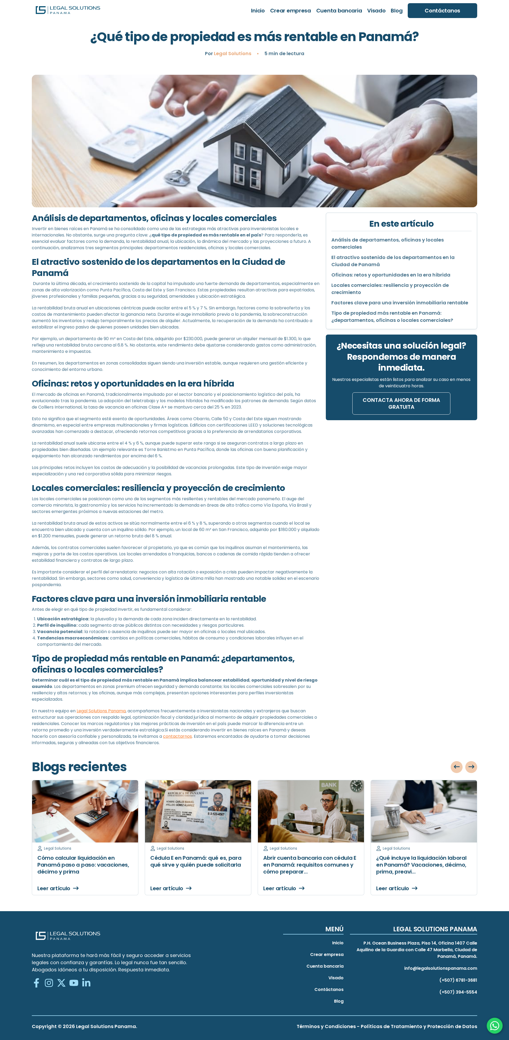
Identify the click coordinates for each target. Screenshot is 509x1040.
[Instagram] (49, 983)
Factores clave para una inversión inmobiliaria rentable (399, 302)
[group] (85, 837)
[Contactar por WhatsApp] (495, 1026)
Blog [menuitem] (396, 10)
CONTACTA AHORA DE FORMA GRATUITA (401, 403)
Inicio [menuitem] (258, 10)
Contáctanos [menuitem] (329, 989)
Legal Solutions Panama (101, 711)
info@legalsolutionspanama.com (440, 968)
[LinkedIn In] (86, 983)
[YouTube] (73, 983)
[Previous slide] (457, 767)
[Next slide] (471, 767)
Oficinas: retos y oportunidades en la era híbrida (390, 274)
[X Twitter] (61, 983)
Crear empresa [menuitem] (290, 10)
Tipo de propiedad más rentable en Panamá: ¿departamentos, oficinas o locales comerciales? (392, 316)
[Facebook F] (36, 983)
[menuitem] (442, 10)
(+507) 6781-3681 (458, 980)
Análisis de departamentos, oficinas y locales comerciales (387, 243)
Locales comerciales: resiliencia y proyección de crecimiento (390, 289)
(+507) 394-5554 (458, 992)
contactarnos (177, 736)
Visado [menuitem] (376, 10)
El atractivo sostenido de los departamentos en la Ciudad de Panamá (393, 261)
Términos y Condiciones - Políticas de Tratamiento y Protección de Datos (387, 1026)
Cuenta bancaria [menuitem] (339, 10)
